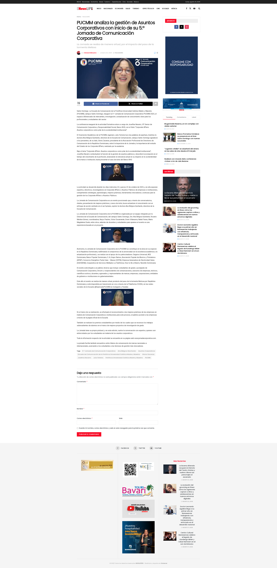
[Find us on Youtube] (194, 8)
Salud (101, 2)
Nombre (80, 409)
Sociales (130, 2)
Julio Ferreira (98, 358)
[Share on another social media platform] (155, 104)
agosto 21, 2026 (170, 201)
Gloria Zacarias (148, 354)
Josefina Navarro (84, 358)
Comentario (82, 382)
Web (120, 418)
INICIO (79, 2)
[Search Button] (199, 8)
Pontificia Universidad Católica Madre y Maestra (124, 358)
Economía (94, 2)
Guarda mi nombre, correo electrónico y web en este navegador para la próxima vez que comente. (117, 428)
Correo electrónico (85, 418)
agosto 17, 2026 (183, 239)
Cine (124, 2)
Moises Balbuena (90, 53)
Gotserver (164, 563)
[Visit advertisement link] (117, 364)
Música (136, 2)
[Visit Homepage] (85, 8)
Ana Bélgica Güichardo (127, 351)
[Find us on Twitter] (190, 8)
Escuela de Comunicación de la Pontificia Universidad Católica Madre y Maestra (109, 354)
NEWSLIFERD (139, 563)
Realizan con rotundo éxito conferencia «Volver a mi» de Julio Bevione (180, 160)
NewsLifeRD (86, 17)
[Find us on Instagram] (187, 27)
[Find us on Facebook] (186, 8)
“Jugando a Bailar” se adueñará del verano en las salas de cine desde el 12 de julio (181, 150)
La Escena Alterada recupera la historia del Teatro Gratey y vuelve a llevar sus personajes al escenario (180, 195)
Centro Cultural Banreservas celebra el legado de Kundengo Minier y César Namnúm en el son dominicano (188, 248)
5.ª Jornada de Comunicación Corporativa (98, 351)
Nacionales (86, 2)
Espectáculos (116, 2)
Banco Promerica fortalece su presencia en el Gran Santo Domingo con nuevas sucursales (188, 137)
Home (79, 17)
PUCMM (148, 358)
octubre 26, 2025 (106, 53)
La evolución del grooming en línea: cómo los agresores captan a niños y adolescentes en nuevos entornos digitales (188, 212)
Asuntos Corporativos (146, 351)
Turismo (107, 2)
